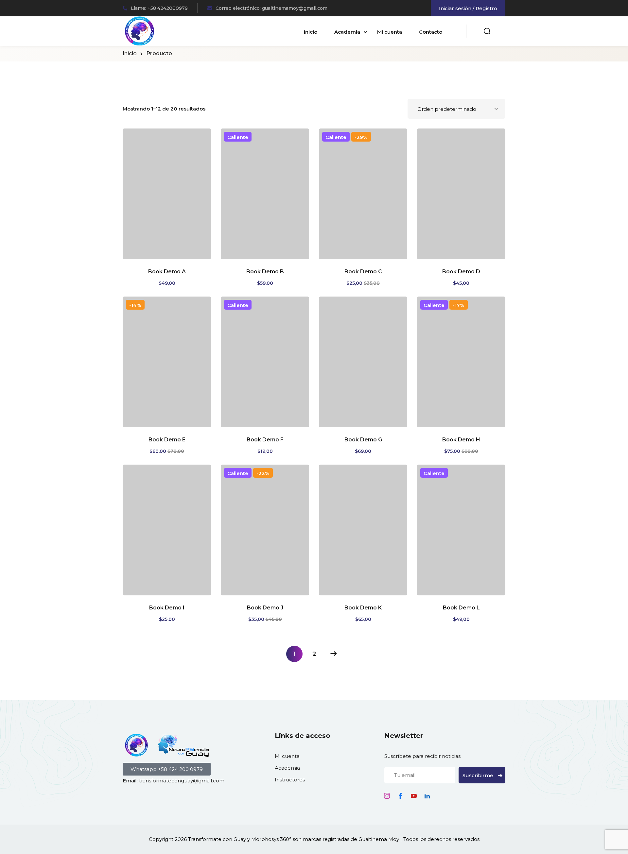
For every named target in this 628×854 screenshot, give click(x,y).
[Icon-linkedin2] (427, 796)
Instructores (290, 780)
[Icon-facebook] (400, 796)
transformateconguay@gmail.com (181, 780)
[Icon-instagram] (387, 796)
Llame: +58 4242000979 (159, 8)
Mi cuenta (389, 32)
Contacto (430, 32)
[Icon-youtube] (414, 796)
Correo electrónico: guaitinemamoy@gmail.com (271, 8)
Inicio (310, 32)
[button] (167, 769)
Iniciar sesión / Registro (468, 8)
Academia (347, 32)
